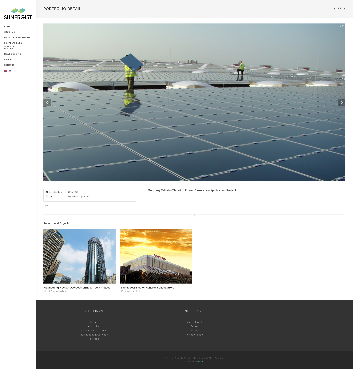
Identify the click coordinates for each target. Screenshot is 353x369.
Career (194, 326)
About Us (93, 326)
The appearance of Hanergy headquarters (147, 287)
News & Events (194, 322)
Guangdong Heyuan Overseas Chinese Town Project (77, 287)
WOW (200, 362)
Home (93, 322)
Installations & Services (94, 334)
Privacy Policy (194, 334)
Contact (194, 330)
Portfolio (94, 338)
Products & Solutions (94, 330)
